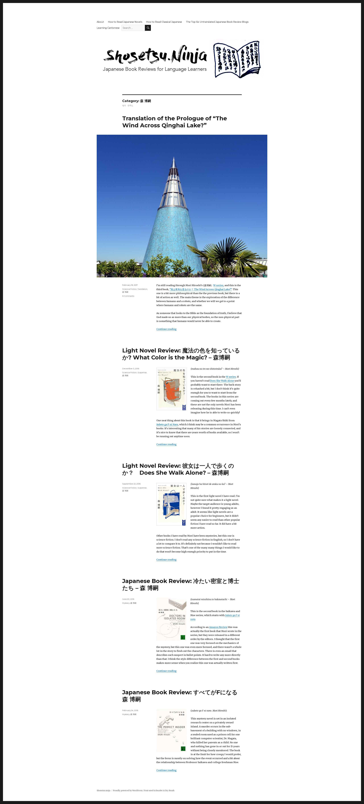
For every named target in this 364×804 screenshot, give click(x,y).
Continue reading (166, 329)
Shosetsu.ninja (103, 790)
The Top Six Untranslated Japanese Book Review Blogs (217, 22)
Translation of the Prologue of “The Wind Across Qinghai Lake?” (174, 122)
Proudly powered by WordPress (127, 790)
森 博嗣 (125, 292)
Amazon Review (218, 627)
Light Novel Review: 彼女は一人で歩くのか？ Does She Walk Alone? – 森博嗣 (178, 469)
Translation (142, 289)
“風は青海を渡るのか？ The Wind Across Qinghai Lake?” (201, 289)
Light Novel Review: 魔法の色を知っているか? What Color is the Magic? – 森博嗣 (181, 354)
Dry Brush (169, 790)
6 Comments (128, 296)
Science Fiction (129, 289)
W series (231, 376)
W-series (218, 285)
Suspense (142, 372)
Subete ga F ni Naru (167, 424)
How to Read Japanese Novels (125, 22)
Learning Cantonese (108, 28)
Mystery (126, 603)
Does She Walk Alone (222, 380)
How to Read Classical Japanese (164, 22)
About (100, 22)
